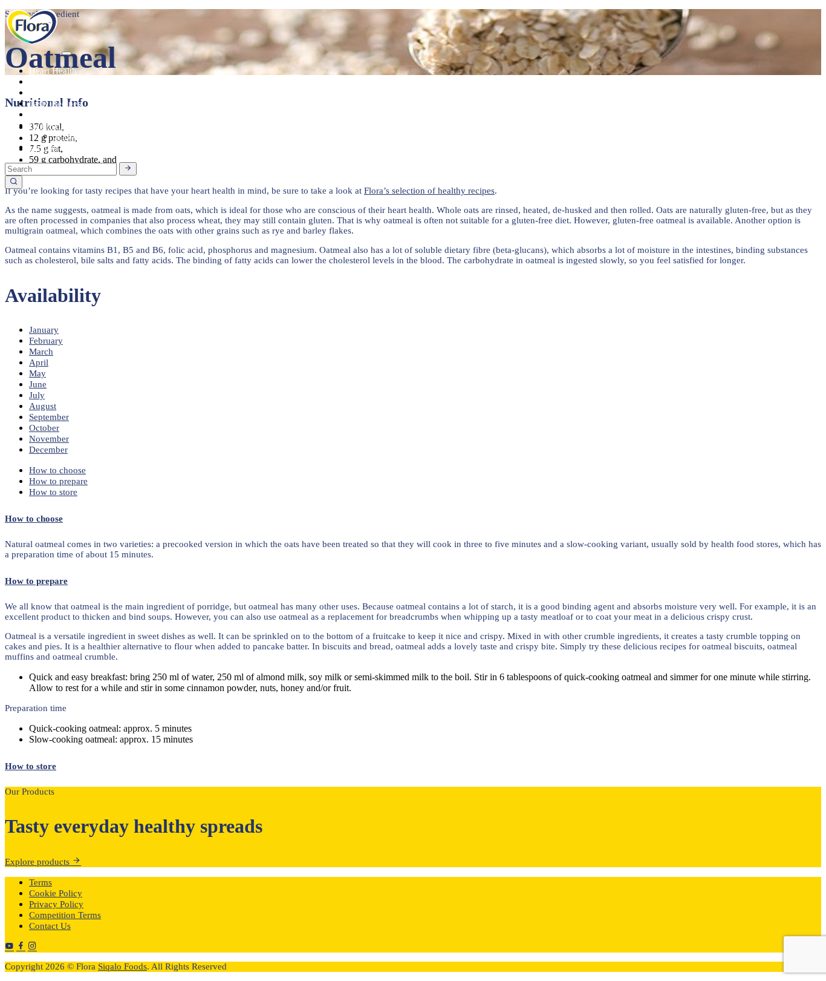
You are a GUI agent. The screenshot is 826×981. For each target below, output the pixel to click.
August (42, 406)
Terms (40, 882)
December (48, 449)
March (41, 351)
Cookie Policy (55, 893)
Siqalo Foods (122, 966)
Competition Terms (65, 915)
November (49, 439)
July (37, 395)
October (44, 428)
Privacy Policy (56, 904)
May (37, 373)
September (49, 417)
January (44, 330)
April (38, 362)
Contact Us (50, 926)
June (38, 384)
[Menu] (66, 53)
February (46, 341)
